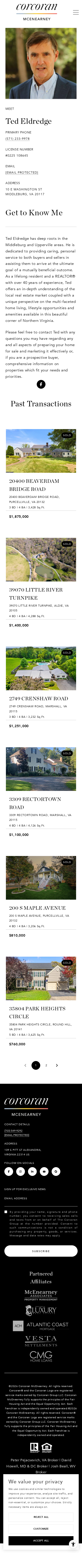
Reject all (41, 1517)
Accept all (41, 1540)
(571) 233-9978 (17, 139)
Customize (41, 1529)
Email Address (15, 1198)
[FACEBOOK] (41, 384)
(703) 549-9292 (13, 1130)
